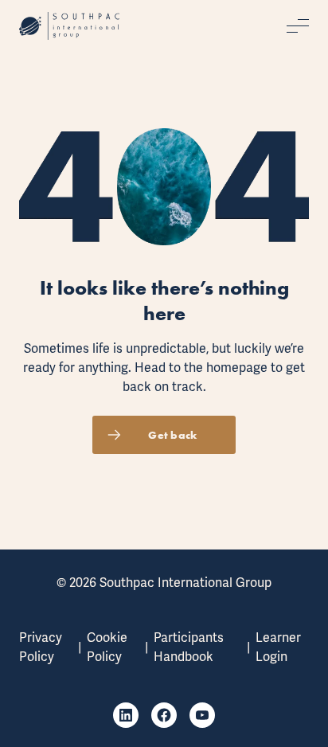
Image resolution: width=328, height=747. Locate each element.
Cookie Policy (107, 647)
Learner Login (278, 647)
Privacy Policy (40, 647)
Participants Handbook (189, 647)
